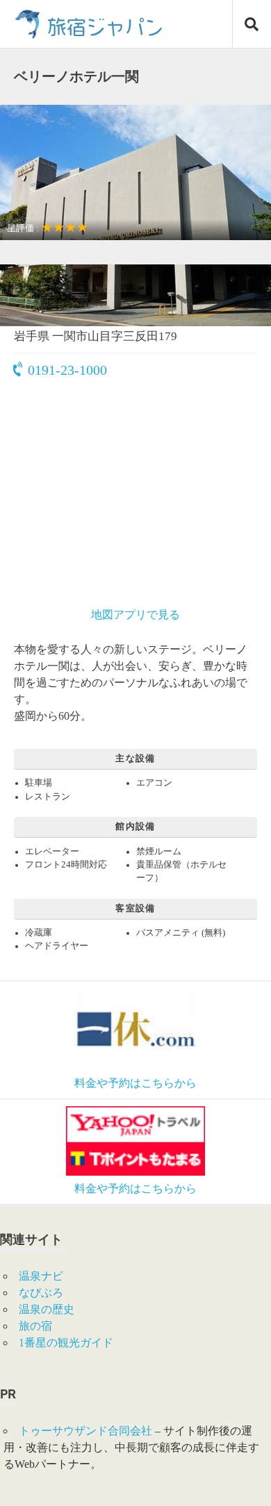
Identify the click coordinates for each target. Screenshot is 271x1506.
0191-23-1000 (67, 370)
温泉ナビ (41, 1276)
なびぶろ (41, 1292)
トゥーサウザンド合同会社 (85, 1431)
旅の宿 (35, 1326)
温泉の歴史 (46, 1309)
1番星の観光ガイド (66, 1342)
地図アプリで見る (135, 614)
